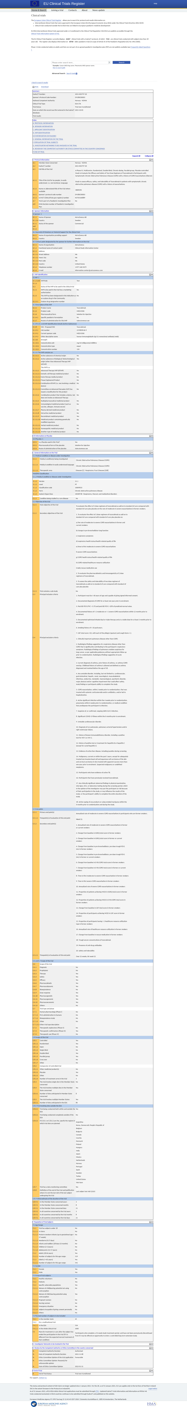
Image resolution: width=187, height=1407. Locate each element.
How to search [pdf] (59, 68)
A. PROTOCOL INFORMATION (43, 123)
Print (36, 87)
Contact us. (43, 1378)
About (84, 10)
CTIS (97, 1391)
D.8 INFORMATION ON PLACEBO (44, 136)
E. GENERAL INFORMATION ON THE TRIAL (48, 139)
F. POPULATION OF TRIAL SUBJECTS (45, 142)
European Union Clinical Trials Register (47, 20)
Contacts (72, 10)
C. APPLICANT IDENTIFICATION (44, 130)
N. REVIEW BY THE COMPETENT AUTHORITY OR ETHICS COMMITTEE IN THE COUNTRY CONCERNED (69, 149)
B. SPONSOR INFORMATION (43, 126)
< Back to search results (39, 83)
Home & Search (39, 10)
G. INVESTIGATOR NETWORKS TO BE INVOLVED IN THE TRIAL (55, 146)
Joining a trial (57, 10)
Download (44, 87)
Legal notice (152, 1389)
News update (98, 10)
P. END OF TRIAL (38, 152)
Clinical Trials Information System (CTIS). (45, 34)
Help (155, 4)
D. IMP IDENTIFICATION (41, 133)
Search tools (71, 74)
